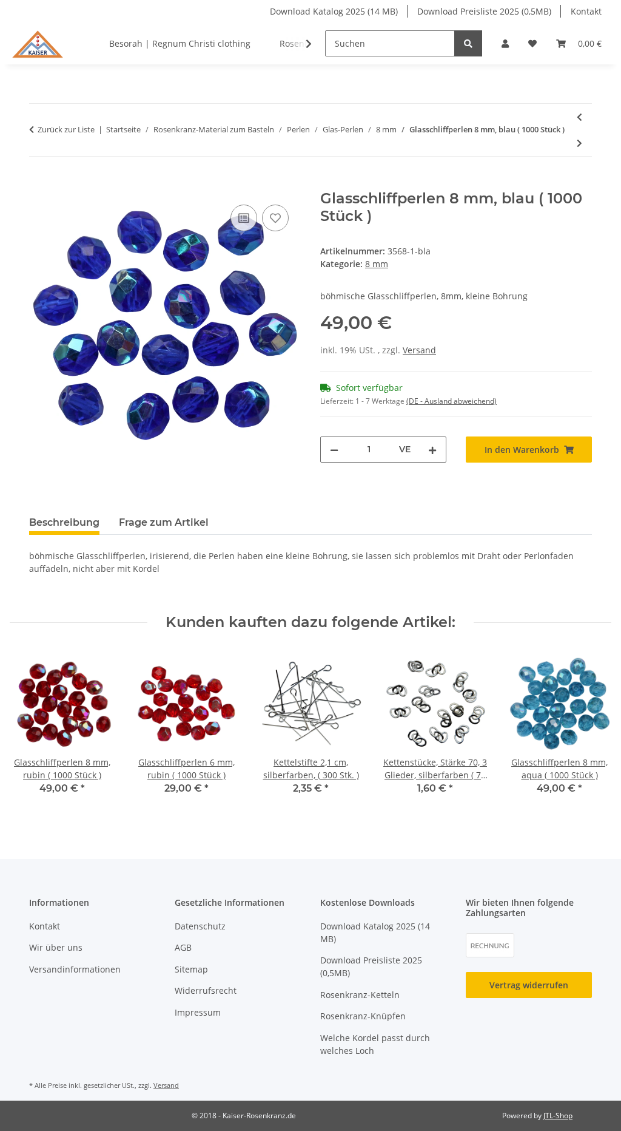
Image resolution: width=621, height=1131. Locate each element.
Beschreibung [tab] (64, 522)
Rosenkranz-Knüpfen (363, 1016)
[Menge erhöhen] (432, 449)
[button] (505, 43)
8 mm (376, 264)
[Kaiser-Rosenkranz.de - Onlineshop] (37, 43)
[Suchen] (468, 43)
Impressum (198, 1012)
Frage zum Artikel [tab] (164, 522)
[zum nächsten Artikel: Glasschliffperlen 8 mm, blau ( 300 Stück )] (579, 143)
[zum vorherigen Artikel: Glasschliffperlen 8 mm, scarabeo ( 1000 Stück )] (579, 117)
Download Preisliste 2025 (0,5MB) (484, 11)
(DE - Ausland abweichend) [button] (451, 401)
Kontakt (586, 11)
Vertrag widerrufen (528, 985)
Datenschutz (200, 926)
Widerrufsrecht (206, 990)
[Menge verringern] (334, 449)
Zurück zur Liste (66, 129)
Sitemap (191, 969)
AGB (183, 947)
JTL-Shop (557, 1115)
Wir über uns (55, 947)
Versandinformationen (75, 969)
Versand (419, 350)
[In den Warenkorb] (39, 183)
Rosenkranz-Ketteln (360, 994)
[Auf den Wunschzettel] (275, 218)
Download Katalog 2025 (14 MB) (334, 11)
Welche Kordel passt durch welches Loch (375, 1044)
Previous (30, 731)
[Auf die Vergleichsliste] (243, 218)
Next (592, 731)
